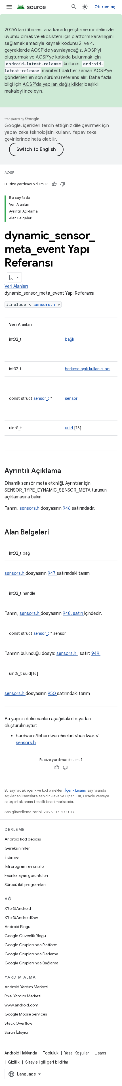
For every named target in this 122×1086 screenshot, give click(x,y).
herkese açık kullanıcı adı (87, 368)
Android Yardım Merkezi (26, 986)
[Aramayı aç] (74, 6)
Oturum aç (104, 6)
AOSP (9, 172)
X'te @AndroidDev (21, 917)
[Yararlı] (54, 184)
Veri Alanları (16, 286)
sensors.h (45, 304)
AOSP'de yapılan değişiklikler (53, 84)
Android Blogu (17, 926)
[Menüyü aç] (9, 7)
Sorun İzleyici (16, 1032)
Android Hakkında (21, 1053)
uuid (69, 427)
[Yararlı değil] (62, 184)
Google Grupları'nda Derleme (31, 953)
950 (52, 693)
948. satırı (73, 613)
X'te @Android (18, 908)
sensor (71, 398)
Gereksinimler (17, 848)
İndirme (11, 857)
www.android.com (21, 1005)
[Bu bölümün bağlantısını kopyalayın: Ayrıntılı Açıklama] (68, 471)
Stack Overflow (18, 1023)
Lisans (100, 1053)
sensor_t (41, 398)
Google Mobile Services (26, 1014)
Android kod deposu (23, 839)
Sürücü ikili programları (25, 884)
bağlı (69, 339)
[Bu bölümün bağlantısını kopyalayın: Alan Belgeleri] (56, 532)
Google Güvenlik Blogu (25, 935)
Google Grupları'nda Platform (31, 944)
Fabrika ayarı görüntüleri (26, 875)
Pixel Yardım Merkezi (23, 995)
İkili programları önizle (24, 866)
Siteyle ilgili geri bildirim (46, 1062)
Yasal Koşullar (76, 1053)
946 (67, 508)
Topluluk (50, 1053)
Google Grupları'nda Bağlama (31, 963)
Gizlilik (14, 1062)
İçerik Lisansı (76, 790)
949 (95, 653)
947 (52, 573)
